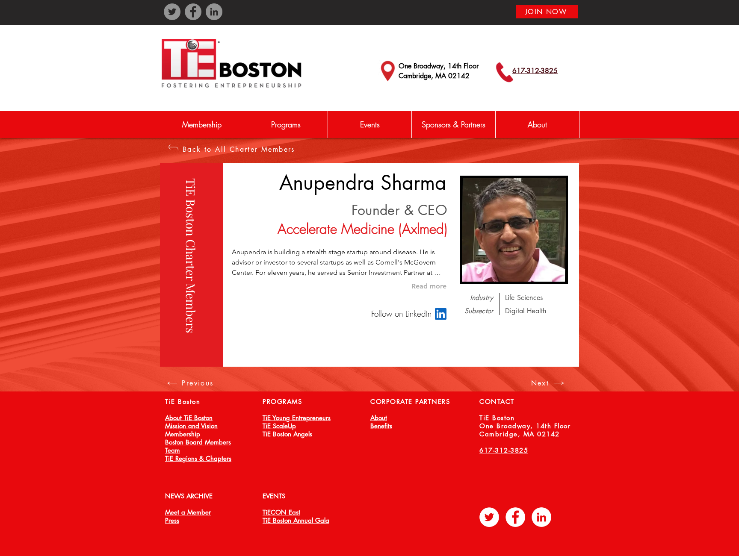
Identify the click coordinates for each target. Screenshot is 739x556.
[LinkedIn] (214, 11)
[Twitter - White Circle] (489, 517)
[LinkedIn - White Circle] (541, 517)
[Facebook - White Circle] (515, 517)
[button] (286, 124)
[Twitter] (172, 11)
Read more (428, 286)
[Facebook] (193, 11)
